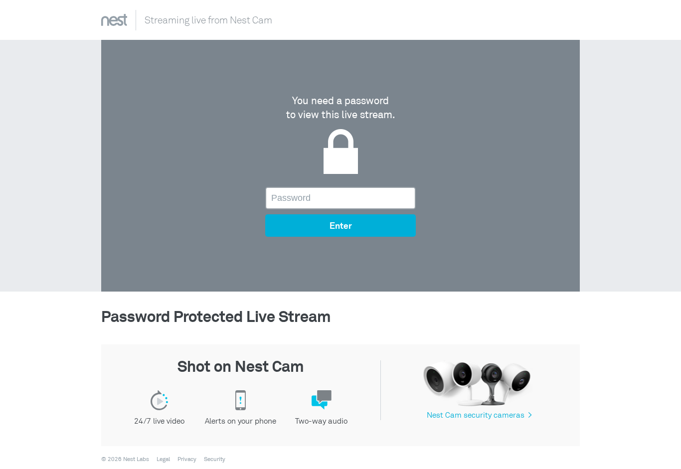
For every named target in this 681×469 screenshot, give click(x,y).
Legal (163, 460)
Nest (114, 20)
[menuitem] (160, 460)
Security (214, 460)
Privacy (186, 460)
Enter (341, 226)
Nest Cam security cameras (479, 415)
